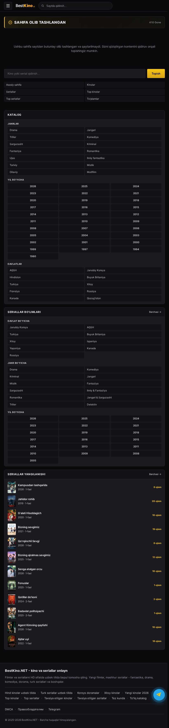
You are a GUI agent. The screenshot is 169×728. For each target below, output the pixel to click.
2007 (84, 228)
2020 (33, 200)
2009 (136, 221)
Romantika (93, 151)
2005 (33, 235)
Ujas (12, 158)
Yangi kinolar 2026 (137, 692)
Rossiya (91, 291)
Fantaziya (15, 151)
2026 (33, 186)
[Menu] (8, 6)
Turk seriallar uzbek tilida (56, 692)
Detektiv (92, 404)
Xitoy (90, 284)
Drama (13, 130)
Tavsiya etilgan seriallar (92, 698)
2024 (136, 186)
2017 (33, 207)
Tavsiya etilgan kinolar (58, 698)
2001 (85, 242)
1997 (85, 249)
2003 (136, 235)
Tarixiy (13, 165)
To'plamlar (93, 98)
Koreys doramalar (88, 692)
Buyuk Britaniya (96, 277)
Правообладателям (30, 709)
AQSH (13, 270)
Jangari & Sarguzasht (99, 397)
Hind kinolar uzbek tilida (20, 692)
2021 (136, 193)
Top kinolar (93, 91)
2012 (136, 214)
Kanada (14, 298)
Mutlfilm (91, 172)
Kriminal (91, 144)
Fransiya (15, 291)
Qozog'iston (94, 298)
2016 (85, 207)
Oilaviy (14, 172)
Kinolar (91, 84)
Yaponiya (15, 348)
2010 (85, 221)
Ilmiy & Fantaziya (97, 390)
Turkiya (14, 284)
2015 (136, 207)
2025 (84, 186)
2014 (33, 214)
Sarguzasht (16, 144)
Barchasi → (155, 311)
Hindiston (15, 277)
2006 (136, 228)
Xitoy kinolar (112, 692)
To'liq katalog (138, 698)
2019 (85, 200)
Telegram (54, 709)
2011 (33, 221)
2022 (85, 193)
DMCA (9, 709)
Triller (13, 137)
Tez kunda (118, 698)
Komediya (93, 137)
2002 (33, 242)
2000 (136, 242)
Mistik (90, 165)
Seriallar (11, 91)
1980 (33, 256)
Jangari (91, 130)
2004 (84, 235)
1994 (136, 249)
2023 (33, 193)
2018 (136, 200)
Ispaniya (92, 341)
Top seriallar (13, 98)
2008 (33, 228)
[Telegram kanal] (159, 694)
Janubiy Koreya (96, 270)
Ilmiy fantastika (95, 158)
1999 (33, 249)
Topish (156, 73)
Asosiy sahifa (13, 84)
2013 (85, 214)
